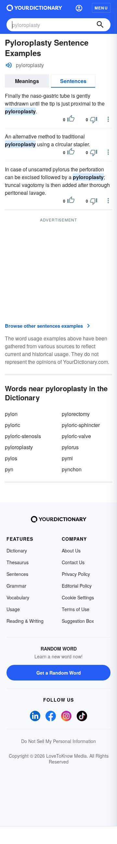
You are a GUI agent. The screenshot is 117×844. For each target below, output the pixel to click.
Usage (13, 609)
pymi (67, 458)
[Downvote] (94, 119)
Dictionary (16, 550)
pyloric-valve (76, 436)
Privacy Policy (76, 574)
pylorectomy (76, 414)
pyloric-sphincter (81, 425)
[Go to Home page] (34, 8)
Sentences (73, 81)
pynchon (72, 469)
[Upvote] (71, 119)
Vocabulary (17, 597)
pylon (11, 414)
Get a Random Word (58, 672)
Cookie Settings (78, 597)
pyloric (12, 425)
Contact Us (73, 562)
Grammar (16, 585)
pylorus (70, 447)
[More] (108, 119)
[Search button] (100, 25)
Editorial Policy (77, 585)
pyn (9, 469)
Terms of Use (75, 609)
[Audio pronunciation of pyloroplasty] (9, 65)
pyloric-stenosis (23, 436)
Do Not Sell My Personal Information (58, 741)
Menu (101, 8)
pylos (11, 458)
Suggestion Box (78, 621)
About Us (71, 550)
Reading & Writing (25, 621)
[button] (79, 8)
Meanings (27, 81)
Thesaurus (17, 562)
